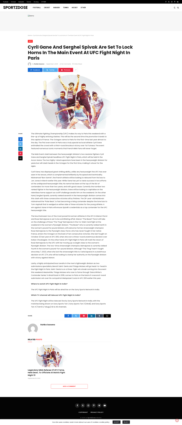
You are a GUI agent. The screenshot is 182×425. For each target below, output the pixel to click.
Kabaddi (21, 2)
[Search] (178, 7)
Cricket (13, 2)
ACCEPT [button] (116, 422)
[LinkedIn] (20, 149)
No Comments (66, 64)
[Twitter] (20, 144)
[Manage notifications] (177, 420)
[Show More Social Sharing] (76, 70)
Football (5, 2)
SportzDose (92, 418)
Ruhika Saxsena (39, 64)
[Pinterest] (20, 153)
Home (30, 35)
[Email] (20, 158)
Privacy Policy (97, 412)
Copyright (83, 412)
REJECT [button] (126, 422)
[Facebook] (20, 139)
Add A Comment (69, 386)
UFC (30, 41)
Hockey (36, 2)
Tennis (29, 2)
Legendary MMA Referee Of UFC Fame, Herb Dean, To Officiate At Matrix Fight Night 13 (46, 372)
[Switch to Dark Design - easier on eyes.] (174, 7)
